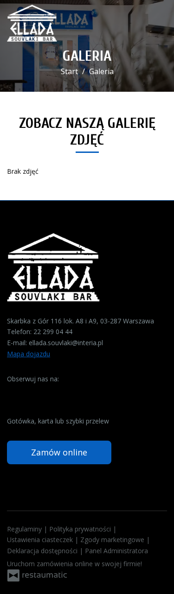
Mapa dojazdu (28, 353)
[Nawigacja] (157, 23)
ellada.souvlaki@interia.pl (66, 342)
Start (69, 71)
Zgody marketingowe (113, 539)
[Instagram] (48, 393)
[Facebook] (15, 393)
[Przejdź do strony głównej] (32, 23)
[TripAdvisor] (32, 393)
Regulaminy (25, 528)
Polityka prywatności (81, 528)
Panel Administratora (116, 550)
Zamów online (59, 452)
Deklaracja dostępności (43, 550)
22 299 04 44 (52, 331)
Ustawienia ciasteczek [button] (41, 539)
